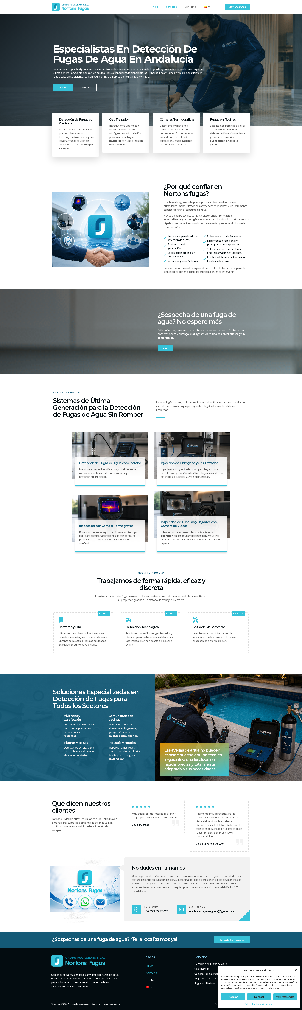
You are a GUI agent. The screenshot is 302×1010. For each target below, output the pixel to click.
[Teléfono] (136, 909)
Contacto (190, 6)
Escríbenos (197, 906)
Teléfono (151, 906)
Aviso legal (270, 1004)
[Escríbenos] (181, 909)
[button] (295, 970)
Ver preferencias (285, 996)
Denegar (259, 996)
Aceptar (233, 996)
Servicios (171, 6)
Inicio (155, 6)
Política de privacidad (254, 1004)
